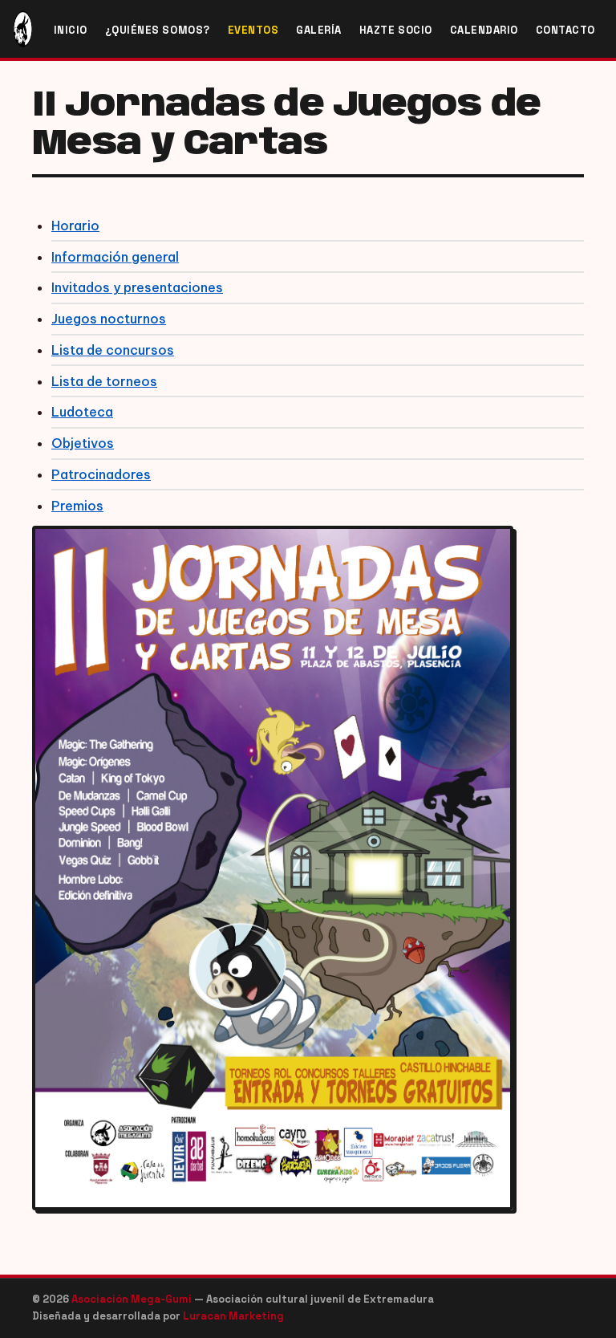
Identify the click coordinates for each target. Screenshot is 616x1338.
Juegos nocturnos (108, 319)
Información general (115, 257)
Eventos (253, 30)
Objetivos (82, 443)
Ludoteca (82, 412)
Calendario (484, 30)
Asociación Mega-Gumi (132, 1299)
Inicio (70, 30)
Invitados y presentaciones (137, 287)
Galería (319, 30)
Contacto (565, 30)
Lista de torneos (104, 381)
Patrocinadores (101, 474)
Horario (75, 226)
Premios (77, 506)
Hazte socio (395, 30)
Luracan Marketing (233, 1316)
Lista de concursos (112, 350)
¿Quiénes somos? (157, 30)
